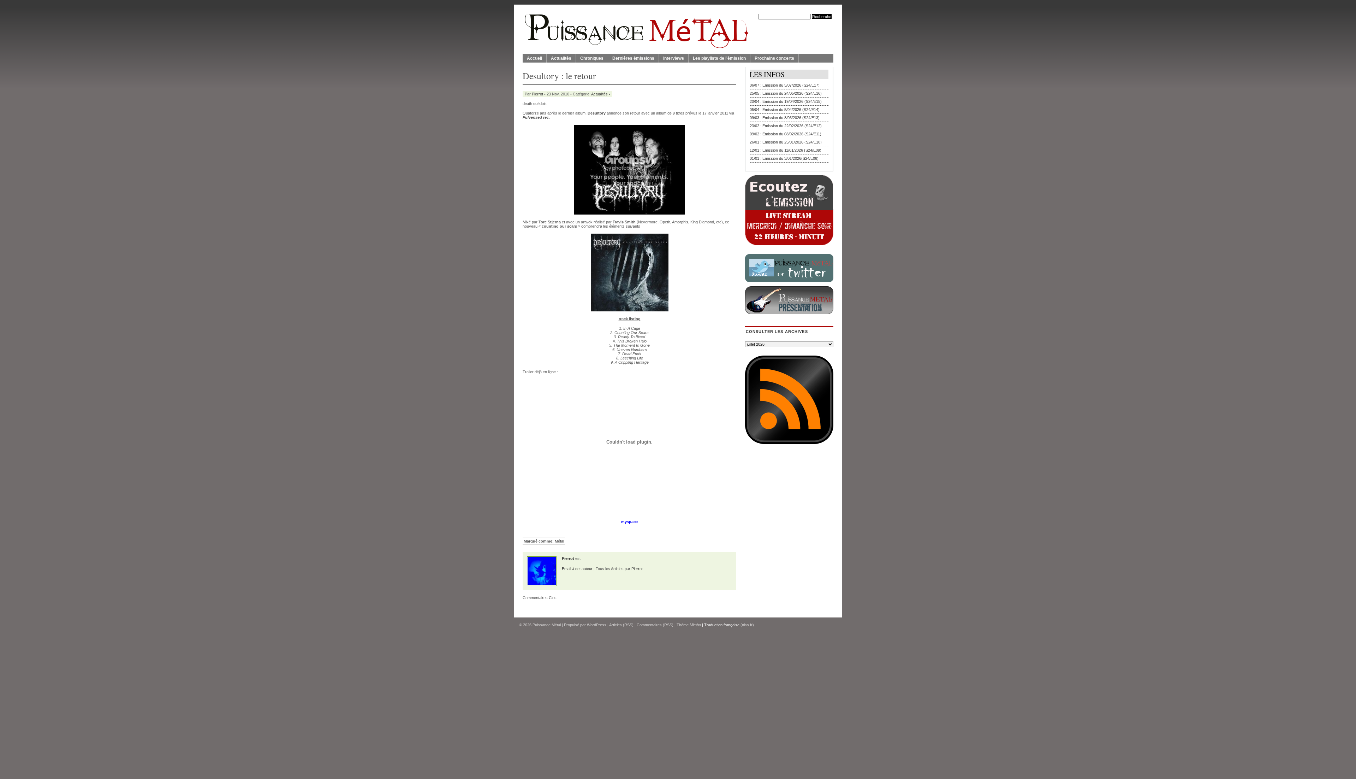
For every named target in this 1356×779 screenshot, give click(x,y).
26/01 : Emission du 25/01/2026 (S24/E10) (786, 142)
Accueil (534, 58)
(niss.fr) (747, 625)
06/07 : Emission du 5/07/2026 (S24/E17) (785, 85)
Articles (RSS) (621, 625)
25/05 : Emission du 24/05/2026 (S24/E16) (786, 93)
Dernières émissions (633, 58)
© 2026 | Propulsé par (553, 625)
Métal (559, 541)
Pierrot (537, 94)
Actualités (561, 58)
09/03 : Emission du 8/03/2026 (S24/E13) (785, 118)
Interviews (673, 58)
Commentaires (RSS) (655, 625)
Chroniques (591, 58)
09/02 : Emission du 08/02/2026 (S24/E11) (785, 134)
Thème (689, 625)
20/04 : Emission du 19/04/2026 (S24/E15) (786, 101)
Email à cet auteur (577, 569)
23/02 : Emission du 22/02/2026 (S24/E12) (786, 126)
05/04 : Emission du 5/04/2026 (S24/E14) (785, 109)
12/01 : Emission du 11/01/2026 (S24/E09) (785, 150)
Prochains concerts (774, 58)
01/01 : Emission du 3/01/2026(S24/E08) (784, 158)
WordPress (596, 625)
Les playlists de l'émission (719, 58)
